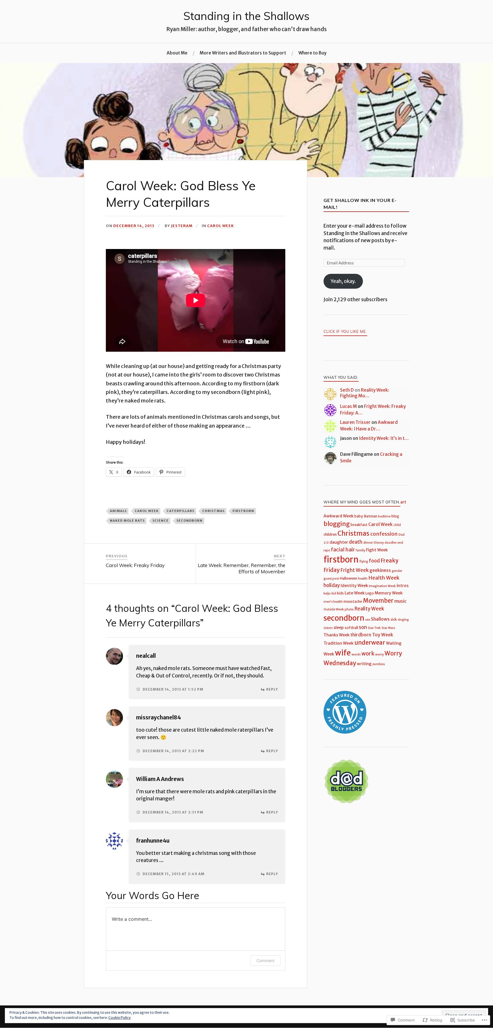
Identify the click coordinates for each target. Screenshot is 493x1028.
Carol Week (220, 225)
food (374, 561)
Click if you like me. (345, 331)
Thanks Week (336, 635)
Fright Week (355, 570)
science (161, 521)
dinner (368, 543)
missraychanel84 (158, 717)
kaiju (327, 593)
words (356, 654)
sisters (328, 628)
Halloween (348, 578)
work (367, 653)
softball (351, 628)
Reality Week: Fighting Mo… (364, 392)
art (403, 502)
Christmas (213, 511)
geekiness (380, 570)
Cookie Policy (119, 1017)
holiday (332, 585)
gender (397, 571)
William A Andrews (160, 779)
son (363, 627)
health (362, 578)
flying (363, 561)
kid (334, 593)
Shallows (380, 619)
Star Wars (388, 628)
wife (343, 652)
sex (367, 620)
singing (403, 620)
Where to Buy (312, 53)
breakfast (359, 525)
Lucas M (348, 406)
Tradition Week (338, 643)
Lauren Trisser (355, 422)
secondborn (190, 521)
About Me (177, 53)
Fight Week (377, 550)
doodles (391, 543)
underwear (369, 642)
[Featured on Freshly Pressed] (345, 732)
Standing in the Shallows (246, 16)
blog (395, 516)
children (330, 534)
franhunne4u (152, 840)
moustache (353, 601)
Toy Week (382, 635)
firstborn (243, 511)
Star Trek (374, 628)
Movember (378, 600)
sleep (339, 627)
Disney (379, 543)
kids (340, 593)
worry (379, 654)
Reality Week (369, 609)
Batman (370, 516)
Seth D (347, 390)
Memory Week (389, 593)
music (400, 601)
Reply (272, 689)
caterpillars (180, 511)
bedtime (384, 516)
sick (394, 619)
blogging (337, 524)
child (397, 525)
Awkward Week (338, 516)
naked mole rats (127, 521)
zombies (378, 664)
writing (364, 663)
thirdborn (360, 635)
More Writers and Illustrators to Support (243, 53)
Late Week (355, 593)
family (360, 550)
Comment (265, 960)
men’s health (333, 602)
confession (384, 534)
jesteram (182, 225)
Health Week (383, 578)
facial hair (343, 550)
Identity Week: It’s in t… (384, 438)
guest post (331, 578)
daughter (339, 542)
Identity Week (354, 585)
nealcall (146, 656)
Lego (369, 593)
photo (349, 609)
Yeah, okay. (343, 281)
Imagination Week (382, 586)
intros (403, 585)
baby (358, 516)
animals (118, 511)
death (355, 542)
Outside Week (334, 609)
